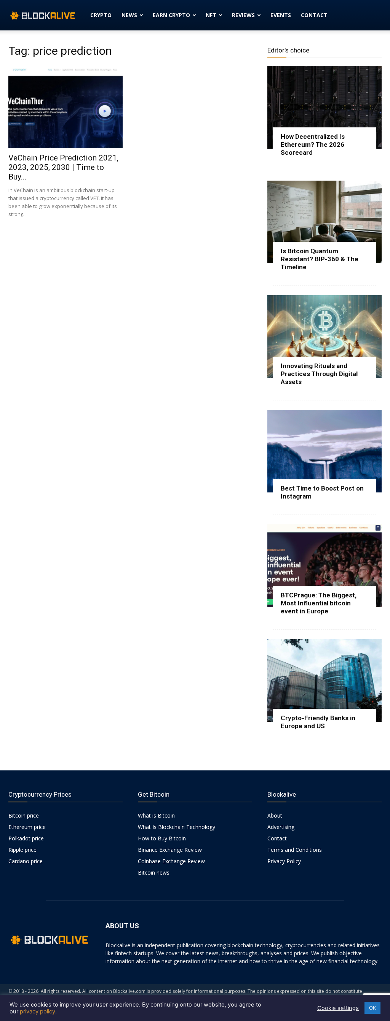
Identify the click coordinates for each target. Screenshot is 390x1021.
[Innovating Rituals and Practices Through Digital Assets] (324, 336)
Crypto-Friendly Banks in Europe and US (318, 722)
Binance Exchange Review (170, 849)
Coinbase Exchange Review (171, 861)
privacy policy (37, 1011)
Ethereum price (27, 826)
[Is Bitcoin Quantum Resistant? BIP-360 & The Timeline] (324, 222)
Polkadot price (26, 838)
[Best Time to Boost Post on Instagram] (324, 451)
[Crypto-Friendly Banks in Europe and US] (324, 680)
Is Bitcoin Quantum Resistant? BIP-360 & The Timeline (319, 259)
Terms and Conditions (294, 849)
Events (280, 15)
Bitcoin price (23, 815)
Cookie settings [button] (338, 1008)
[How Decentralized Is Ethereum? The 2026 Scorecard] (324, 107)
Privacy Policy (284, 861)
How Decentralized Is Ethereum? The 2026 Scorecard (313, 144)
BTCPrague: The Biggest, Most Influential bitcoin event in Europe (318, 603)
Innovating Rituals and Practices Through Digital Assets (319, 374)
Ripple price (22, 849)
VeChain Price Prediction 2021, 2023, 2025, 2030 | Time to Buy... (63, 167)
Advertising (280, 826)
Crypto (101, 15)
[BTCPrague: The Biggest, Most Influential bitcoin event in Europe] (324, 565)
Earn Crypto (171, 15)
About (274, 815)
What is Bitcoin (156, 815)
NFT (211, 15)
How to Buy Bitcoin (162, 838)
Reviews (243, 15)
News (129, 15)
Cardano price (25, 861)
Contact (314, 15)
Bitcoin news (153, 872)
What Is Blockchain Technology (176, 826)
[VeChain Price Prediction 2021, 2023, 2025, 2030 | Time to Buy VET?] (65, 106)
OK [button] (372, 1008)
